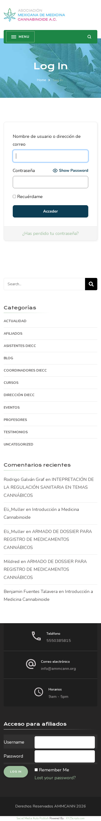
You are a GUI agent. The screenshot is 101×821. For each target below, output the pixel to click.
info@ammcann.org (58, 668)
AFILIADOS (13, 333)
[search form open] (89, 36)
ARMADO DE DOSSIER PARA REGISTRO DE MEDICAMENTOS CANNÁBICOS (48, 539)
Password (13, 756)
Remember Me (54, 770)
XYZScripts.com (75, 818)
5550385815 (58, 640)
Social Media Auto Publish (32, 818)
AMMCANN (64, 806)
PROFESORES (15, 420)
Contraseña (24, 170)
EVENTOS (12, 407)
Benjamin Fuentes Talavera (31, 591)
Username (14, 742)
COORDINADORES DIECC (25, 370)
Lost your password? (55, 778)
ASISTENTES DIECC (20, 346)
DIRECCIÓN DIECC (19, 395)
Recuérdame (29, 197)
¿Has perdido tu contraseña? (50, 233)
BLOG (8, 358)
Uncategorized (18, 444)
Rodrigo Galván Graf (24, 479)
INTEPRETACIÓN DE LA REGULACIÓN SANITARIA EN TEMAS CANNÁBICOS (49, 487)
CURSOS (11, 382)
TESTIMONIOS (16, 432)
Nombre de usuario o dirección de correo (47, 140)
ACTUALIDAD (15, 321)
